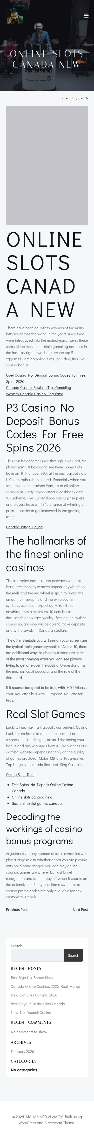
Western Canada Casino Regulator (34, 393)
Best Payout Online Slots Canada (38, 1003)
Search (16, 945)
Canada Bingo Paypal (24, 526)
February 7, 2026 (76, 98)
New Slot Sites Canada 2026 (34, 994)
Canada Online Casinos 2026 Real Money (46, 986)
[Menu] (86, 16)
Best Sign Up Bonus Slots (32, 977)
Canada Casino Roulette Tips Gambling (38, 387)
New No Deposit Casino (31, 1012)
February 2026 (22, 1051)
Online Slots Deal (20, 774)
